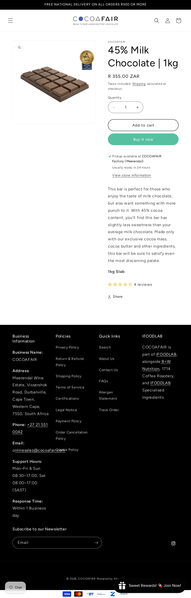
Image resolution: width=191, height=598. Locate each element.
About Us (107, 359)
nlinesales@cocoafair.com (40, 450)
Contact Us (108, 370)
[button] (10, 20)
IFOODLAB (166, 354)
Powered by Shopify (111, 578)
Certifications (67, 398)
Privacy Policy (67, 347)
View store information (131, 175)
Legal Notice (66, 410)
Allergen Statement (108, 395)
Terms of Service (70, 387)
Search (105, 347)
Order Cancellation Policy (72, 435)
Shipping (139, 83)
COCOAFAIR (87, 578)
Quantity (114, 97)
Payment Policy (68, 421)
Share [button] (118, 297)
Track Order (109, 410)
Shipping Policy (69, 376)
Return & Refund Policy (70, 362)
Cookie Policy (67, 450)
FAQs (103, 381)
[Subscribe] (96, 543)
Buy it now (143, 139)
